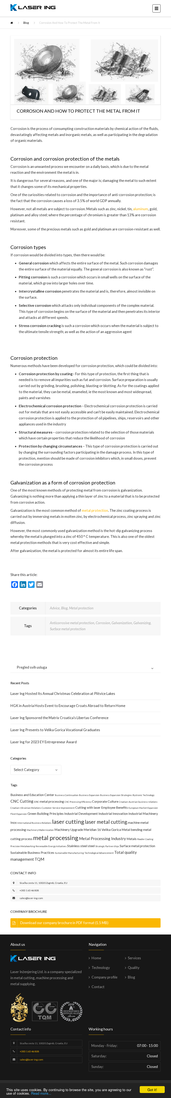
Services (134, 958)
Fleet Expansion (18, 813)
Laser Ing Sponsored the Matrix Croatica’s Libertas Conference (59, 718)
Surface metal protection (68, 629)
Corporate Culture (105, 801)
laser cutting (68, 821)
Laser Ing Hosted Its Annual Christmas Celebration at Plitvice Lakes (62, 693)
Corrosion (103, 623)
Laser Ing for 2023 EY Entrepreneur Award (43, 742)
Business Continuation (66, 795)
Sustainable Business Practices (32, 852)
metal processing (55, 837)
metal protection (95, 510)
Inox (13, 822)
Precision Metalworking (22, 846)
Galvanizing (142, 623)
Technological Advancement (99, 852)
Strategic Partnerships (107, 846)
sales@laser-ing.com (31, 898)
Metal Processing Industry (102, 838)
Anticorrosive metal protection (72, 623)
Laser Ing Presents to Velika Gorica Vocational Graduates (55, 730)
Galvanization (122, 623)
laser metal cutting (106, 822)
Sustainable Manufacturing (69, 852)
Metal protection (81, 608)
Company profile (104, 977)
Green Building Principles (46, 813)
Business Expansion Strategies (116, 795)
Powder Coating (145, 839)
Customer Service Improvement (58, 807)
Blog (26, 22)
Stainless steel (77, 846)
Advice (55, 608)
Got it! (152, 1089)
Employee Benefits (114, 807)
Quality (134, 967)
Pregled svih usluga (32, 667)
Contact (98, 987)
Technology (101, 967)
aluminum (140, 209)
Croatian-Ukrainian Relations (25, 807)
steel (91, 846)
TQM (39, 859)
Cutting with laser (88, 807)
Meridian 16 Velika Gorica (102, 829)
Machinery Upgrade (68, 829)
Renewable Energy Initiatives (51, 846)
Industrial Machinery (143, 813)
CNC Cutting (21, 801)
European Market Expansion (143, 807)
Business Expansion (89, 795)
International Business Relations (34, 822)
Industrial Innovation (113, 813)
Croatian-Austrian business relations (138, 801)
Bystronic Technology (143, 795)
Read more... (41, 1093)
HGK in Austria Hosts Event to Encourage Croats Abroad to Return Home (67, 705)
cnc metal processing (49, 801)
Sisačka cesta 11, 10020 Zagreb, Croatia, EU (43, 882)
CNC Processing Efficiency (78, 801)
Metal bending (132, 829)
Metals (132, 839)
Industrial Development (81, 813)
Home (96, 958)
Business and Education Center (32, 795)
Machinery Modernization (40, 830)
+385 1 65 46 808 (29, 890)
